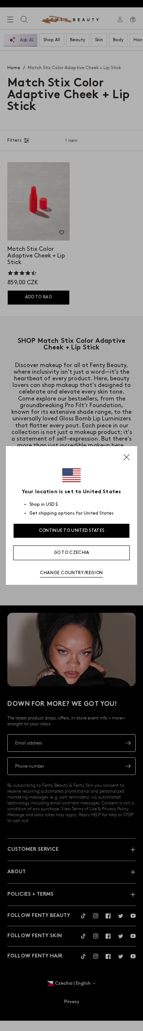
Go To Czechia (71, 553)
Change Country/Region (71, 573)
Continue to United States (71, 531)
